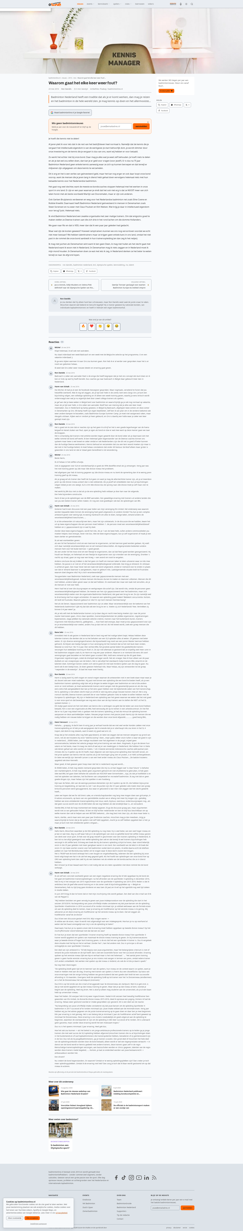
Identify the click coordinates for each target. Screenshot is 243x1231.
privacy (168, 1228)
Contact (120, 1219)
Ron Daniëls (66, 89)
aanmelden (141, 126)
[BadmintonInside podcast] (180, 4)
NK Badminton (89, 1203)
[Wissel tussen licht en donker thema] (186, 4)
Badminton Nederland (126, 1207)
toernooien (139, 4)
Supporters (121, 1211)
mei (74, 78)
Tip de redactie (123, 1215)
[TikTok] (124, 1177)
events (89, 4)
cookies (191, 1228)
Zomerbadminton (90, 1211)
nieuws (80, 4)
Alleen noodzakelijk (14, 1218)
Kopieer (56, 271)
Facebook (92, 271)
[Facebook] (116, 1177)
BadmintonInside (124, 1203)
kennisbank (103, 4)
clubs (127, 4)
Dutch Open (88, 1207)
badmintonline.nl (54, 78)
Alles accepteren (32, 1218)
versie (185, 1228)
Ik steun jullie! (165, 91)
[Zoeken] (191, 4)
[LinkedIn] (146, 1177)
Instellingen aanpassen (38, 1224)
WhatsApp (69, 271)
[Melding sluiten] (148, 122)
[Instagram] (131, 1177)
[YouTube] (139, 1177)
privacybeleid (61, 1213)
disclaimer (177, 1228)
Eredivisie (87, 1199)
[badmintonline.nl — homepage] (55, 4)
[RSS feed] (154, 1177)
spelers (116, 4)
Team (119, 1199)
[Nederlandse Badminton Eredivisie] (173, 4)
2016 (70, 78)
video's (151, 4)
